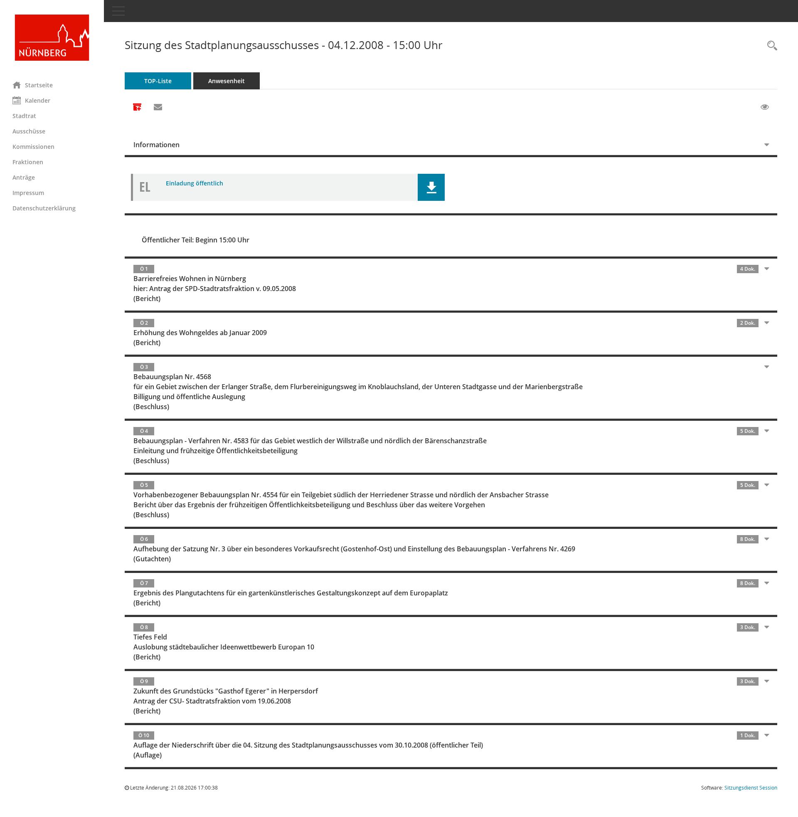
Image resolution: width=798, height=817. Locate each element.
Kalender (37, 100)
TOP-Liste (158, 81)
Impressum (28, 193)
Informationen (156, 144)
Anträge (23, 177)
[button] (431, 187)
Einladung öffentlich (194, 183)
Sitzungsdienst (750, 787)
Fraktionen (27, 162)
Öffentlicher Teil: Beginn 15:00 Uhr (195, 239)
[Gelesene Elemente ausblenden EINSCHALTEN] (764, 107)
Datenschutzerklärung (44, 208)
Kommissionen (33, 147)
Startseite (39, 85)
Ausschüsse (28, 131)
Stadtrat (24, 116)
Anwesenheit (226, 81)
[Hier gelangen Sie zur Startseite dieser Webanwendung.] (52, 38)
